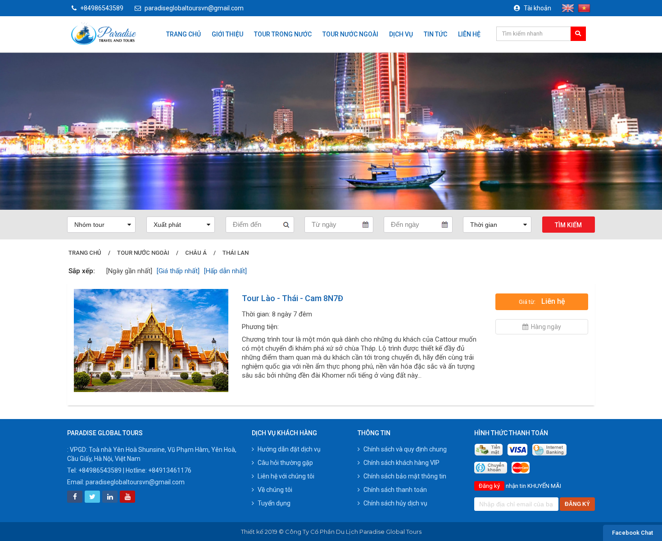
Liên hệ (469, 34)
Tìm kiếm (568, 225)
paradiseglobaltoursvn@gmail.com (194, 8)
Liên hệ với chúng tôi (286, 476)
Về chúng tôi (275, 489)
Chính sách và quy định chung (405, 449)
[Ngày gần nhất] (129, 271)
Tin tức (435, 34)
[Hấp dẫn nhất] (225, 271)
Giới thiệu (227, 34)
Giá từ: (542, 301)
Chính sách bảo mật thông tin (404, 476)
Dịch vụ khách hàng (284, 433)
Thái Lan (235, 252)
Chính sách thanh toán (395, 489)
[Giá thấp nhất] (178, 271)
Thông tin (374, 433)
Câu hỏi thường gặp (285, 462)
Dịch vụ (401, 34)
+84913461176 (169, 470)
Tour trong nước (283, 34)
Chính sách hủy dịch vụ (395, 503)
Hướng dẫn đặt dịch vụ (289, 449)
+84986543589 (101, 8)
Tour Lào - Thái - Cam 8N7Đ (292, 298)
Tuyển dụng (274, 503)
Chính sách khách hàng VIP (401, 462)
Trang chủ (183, 34)
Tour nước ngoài (350, 34)
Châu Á (196, 252)
